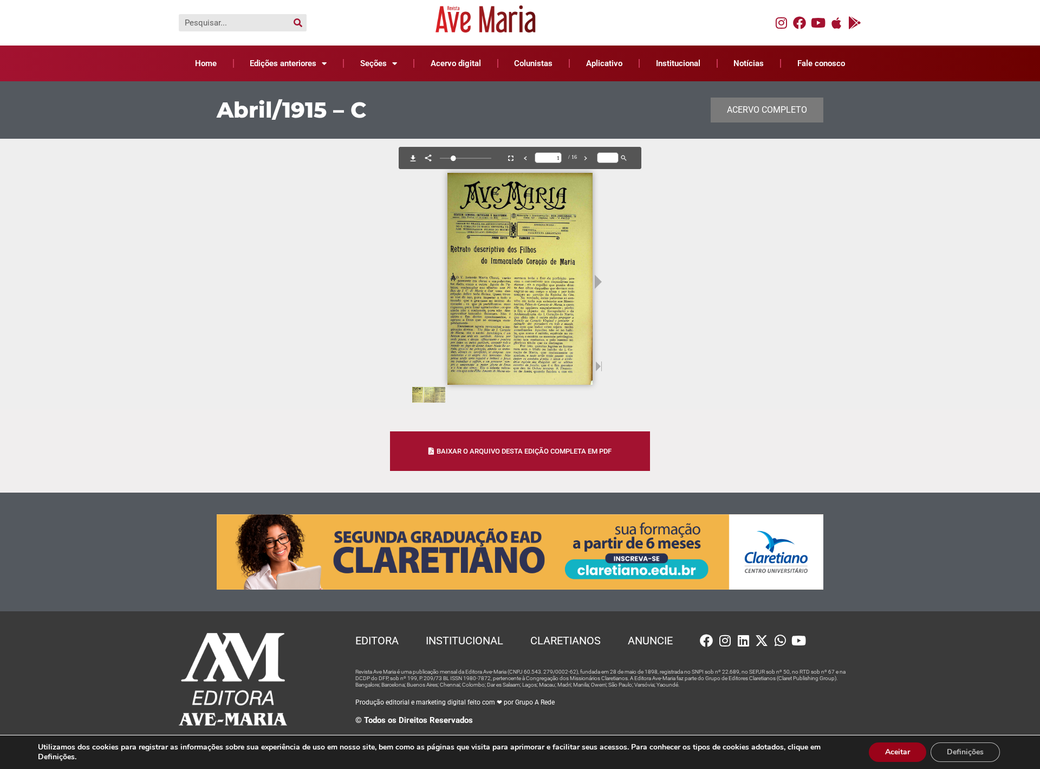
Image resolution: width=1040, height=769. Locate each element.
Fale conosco (821, 63)
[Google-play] (854, 22)
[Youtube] (817, 22)
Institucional (678, 63)
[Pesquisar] (298, 22)
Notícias (748, 63)
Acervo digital (456, 63)
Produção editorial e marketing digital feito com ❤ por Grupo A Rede (455, 702)
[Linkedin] (743, 640)
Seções (373, 63)
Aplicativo (604, 63)
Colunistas (533, 63)
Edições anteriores (283, 63)
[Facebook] (799, 22)
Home (206, 63)
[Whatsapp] (780, 640)
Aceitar (897, 752)
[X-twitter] (761, 640)
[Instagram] (781, 22)
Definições (965, 752)
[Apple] (836, 22)
